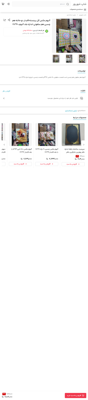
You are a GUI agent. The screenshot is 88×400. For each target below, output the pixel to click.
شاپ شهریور (79, 4)
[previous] (83, 144)
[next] (4, 144)
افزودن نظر (6, 91)
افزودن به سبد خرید (74, 395)
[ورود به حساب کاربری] (8, 4)
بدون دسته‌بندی (71, 15)
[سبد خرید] (3, 4)
